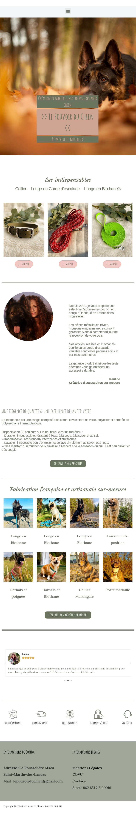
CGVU (77, 774)
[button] (68, 11)
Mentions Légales (87, 768)
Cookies (79, 781)
